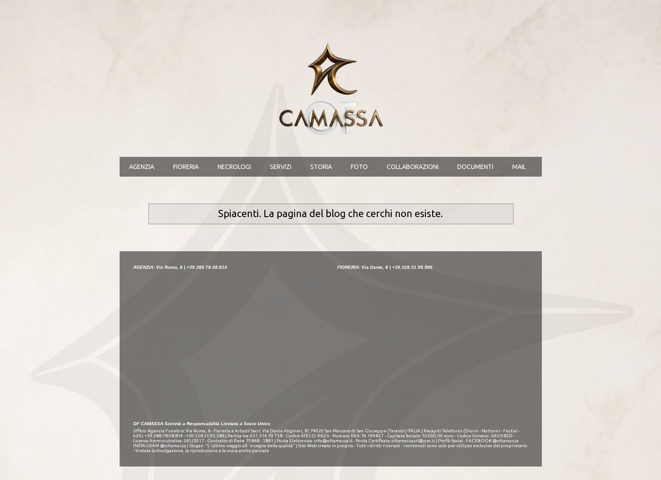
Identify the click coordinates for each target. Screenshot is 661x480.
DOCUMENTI (475, 166)
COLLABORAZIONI (412, 166)
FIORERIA (186, 166)
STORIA (321, 166)
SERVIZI (280, 166)
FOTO (359, 166)
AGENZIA (141, 166)
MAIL (519, 166)
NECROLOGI (234, 166)
